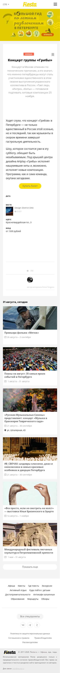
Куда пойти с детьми (39, 590)
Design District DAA (24, 207)
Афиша (28, 54)
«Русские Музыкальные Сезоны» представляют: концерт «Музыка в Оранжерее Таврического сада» (25, 418)
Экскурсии (47, 585)
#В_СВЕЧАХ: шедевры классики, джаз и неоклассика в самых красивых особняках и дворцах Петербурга (28, 467)
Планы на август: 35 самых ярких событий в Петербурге (24, 375)
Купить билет (30, 185)
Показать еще (30, 566)
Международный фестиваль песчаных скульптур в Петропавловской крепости (28, 551)
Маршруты (32, 599)
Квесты (21, 585)
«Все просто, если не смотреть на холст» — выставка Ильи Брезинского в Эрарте (29, 510)
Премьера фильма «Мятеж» (21, 332)
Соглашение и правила (18, 638)
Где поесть (33, 585)
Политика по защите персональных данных (30, 633)
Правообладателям (43, 638)
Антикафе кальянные (44, 594)
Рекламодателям (30, 642)
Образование (17, 599)
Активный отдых (18, 590)
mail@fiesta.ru (18, 668)
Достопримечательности (17, 594)
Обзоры (45, 599)
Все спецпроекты (30, 616)
